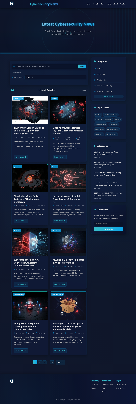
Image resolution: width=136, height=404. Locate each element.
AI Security (101, 74)
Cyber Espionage (100, 124)
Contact (123, 4)
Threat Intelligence (57, 294)
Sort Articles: (18, 77)
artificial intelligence (104, 91)
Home (88, 4)
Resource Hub (107, 385)
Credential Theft (111, 134)
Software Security (18, 98)
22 (52, 362)
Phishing (118, 119)
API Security (17, 230)
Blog (104, 391)
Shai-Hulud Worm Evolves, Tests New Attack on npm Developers (27, 199)
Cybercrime (99, 134)
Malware (54, 98)
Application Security (104, 85)
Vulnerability (114, 124)
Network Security (112, 129)
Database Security (19, 294)
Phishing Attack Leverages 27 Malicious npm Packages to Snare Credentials (68, 326)
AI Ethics (100, 68)
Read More (20, 157)
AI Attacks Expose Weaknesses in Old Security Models (68, 261)
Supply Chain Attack (111, 115)
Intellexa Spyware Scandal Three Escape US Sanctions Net (66, 199)
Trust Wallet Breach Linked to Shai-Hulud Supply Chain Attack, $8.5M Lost (29, 130)
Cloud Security (56, 230)
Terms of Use (121, 388)
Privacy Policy (121, 385)
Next (59, 362)
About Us (94, 385)
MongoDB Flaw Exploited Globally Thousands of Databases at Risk (26, 326)
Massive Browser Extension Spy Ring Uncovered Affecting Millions (68, 130)
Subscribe (110, 229)
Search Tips (17, 72)
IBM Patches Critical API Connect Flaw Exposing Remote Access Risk (26, 262)
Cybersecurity (17, 167)
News (109, 4)
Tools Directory (98, 4)
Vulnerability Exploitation (103, 119)
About (115, 4)
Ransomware (99, 129)
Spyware (54, 167)
